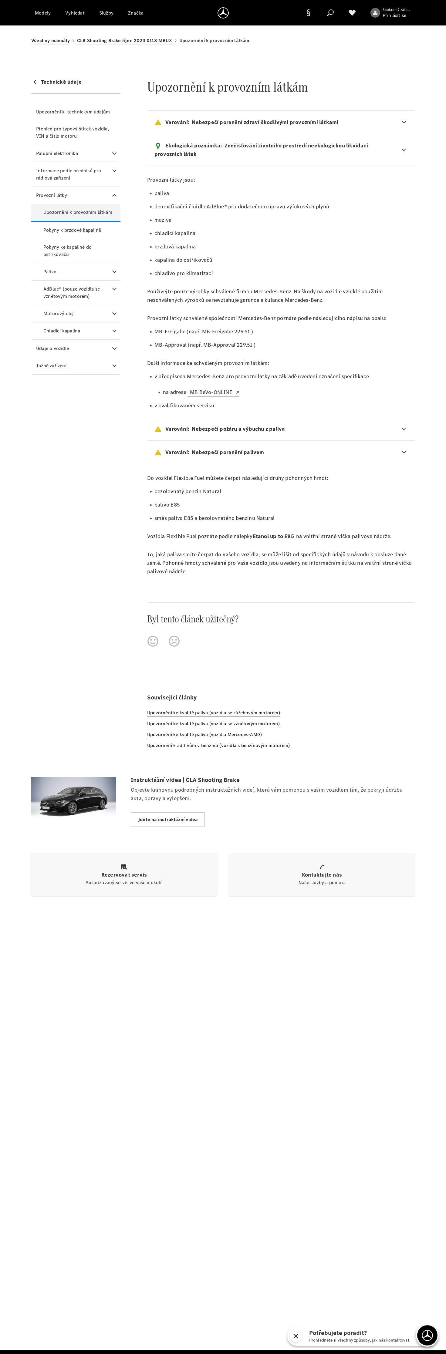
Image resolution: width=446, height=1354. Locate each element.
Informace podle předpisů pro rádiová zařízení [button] (68, 174)
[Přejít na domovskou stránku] (223, 13)
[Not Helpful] (174, 641)
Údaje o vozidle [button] (52, 348)
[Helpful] (153, 641)
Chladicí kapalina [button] (61, 331)
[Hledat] (330, 13)
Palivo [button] (49, 271)
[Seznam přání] (352, 13)
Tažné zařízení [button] (51, 365)
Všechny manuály (50, 40)
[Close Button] (296, 1336)
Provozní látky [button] (51, 195)
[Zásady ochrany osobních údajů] (308, 13)
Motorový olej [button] (58, 313)
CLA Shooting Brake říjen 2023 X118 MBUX (124, 40)
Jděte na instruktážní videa (168, 819)
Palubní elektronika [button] (57, 153)
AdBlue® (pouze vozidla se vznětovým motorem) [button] (71, 292)
